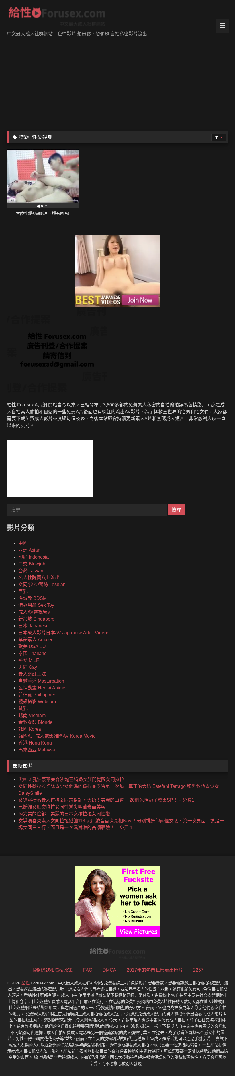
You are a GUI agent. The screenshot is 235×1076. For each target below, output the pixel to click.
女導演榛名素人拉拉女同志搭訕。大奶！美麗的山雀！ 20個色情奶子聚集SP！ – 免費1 (106, 800)
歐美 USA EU (32, 646)
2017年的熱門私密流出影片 (155, 970)
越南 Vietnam (32, 715)
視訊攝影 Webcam (37, 701)
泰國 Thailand (32, 653)
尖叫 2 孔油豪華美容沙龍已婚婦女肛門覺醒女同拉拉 (71, 779)
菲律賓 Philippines (37, 694)
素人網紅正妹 (32, 674)
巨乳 (23, 591)
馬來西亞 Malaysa (36, 749)
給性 (25, 983)
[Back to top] (217, 1059)
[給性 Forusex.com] (117, 17)
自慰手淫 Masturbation (41, 680)
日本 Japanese (33, 625)
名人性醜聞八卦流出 (39, 577)
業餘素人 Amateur (36, 639)
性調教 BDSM (32, 598)
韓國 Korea (29, 729)
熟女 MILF (28, 660)
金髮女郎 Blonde (35, 722)
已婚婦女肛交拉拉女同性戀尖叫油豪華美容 (61, 806)
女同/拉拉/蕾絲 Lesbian (42, 584)
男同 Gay (27, 667)
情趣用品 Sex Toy (36, 605)
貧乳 (23, 708)
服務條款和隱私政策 (52, 970)
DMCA (109, 970)
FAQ (87, 970)
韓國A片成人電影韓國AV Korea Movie (57, 736)
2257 (198, 970)
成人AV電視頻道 (35, 612)
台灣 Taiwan (30, 570)
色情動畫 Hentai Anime (41, 687)
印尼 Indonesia (33, 557)
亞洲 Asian (29, 550)
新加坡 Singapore (36, 618)
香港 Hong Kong (35, 742)
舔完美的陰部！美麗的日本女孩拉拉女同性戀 (64, 813)
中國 (23, 543)
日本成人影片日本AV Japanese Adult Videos (63, 632)
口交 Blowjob (31, 563)
